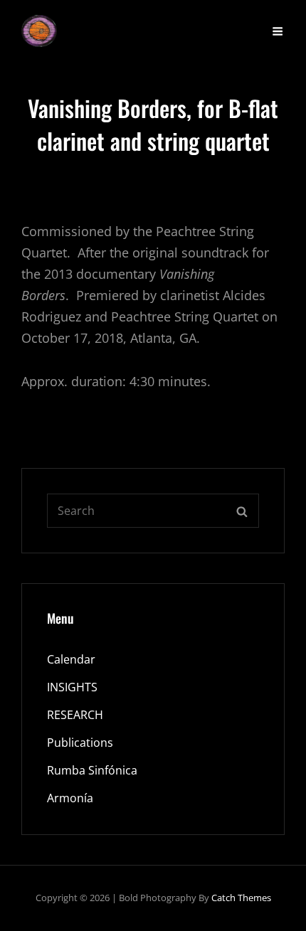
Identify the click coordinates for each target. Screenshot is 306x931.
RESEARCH (75, 715)
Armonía (70, 798)
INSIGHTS (72, 687)
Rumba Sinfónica (92, 770)
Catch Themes (241, 897)
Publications (80, 742)
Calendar (71, 659)
